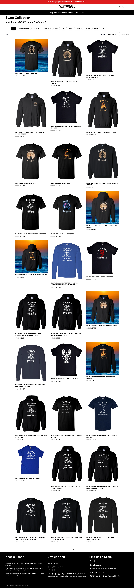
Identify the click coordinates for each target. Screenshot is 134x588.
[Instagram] (94, 561)
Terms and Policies (96, 572)
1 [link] (60, 549)
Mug (103, 28)
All (13, 28)
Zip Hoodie (36, 28)
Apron (96, 28)
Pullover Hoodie (24, 28)
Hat (70, 28)
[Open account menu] (123, 7)
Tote (63, 28)
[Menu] (7, 7)
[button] (113, 34)
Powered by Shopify (115, 576)
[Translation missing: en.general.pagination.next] (73, 549)
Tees (56, 28)
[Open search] (119, 7)
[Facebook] (90, 561)
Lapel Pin (87, 28)
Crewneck (47, 28)
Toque (78, 28)
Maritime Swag (101, 576)
